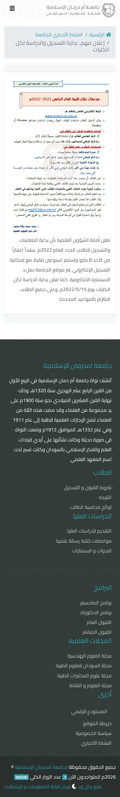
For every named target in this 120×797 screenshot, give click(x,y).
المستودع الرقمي (89, 711)
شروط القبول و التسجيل (88, 487)
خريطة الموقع (97, 723)
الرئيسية (97, 34)
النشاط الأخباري (96, 743)
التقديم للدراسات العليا (89, 530)
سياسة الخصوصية (94, 733)
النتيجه (105, 497)
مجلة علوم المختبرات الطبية (84, 675)
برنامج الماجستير (96, 602)
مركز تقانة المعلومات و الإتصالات (37, 786)
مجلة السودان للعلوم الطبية (84, 665)
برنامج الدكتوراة (96, 612)
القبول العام (99, 622)
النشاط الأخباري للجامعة (59, 34)
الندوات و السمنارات (92, 550)
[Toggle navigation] (12, 9)
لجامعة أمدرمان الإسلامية (41, 767)
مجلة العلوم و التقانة (90, 685)
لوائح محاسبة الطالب (91, 507)
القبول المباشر (97, 632)
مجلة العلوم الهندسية (90, 655)
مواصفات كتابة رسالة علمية (84, 540)
